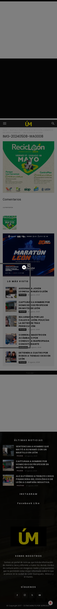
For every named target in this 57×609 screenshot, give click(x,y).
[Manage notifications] (50, 603)
